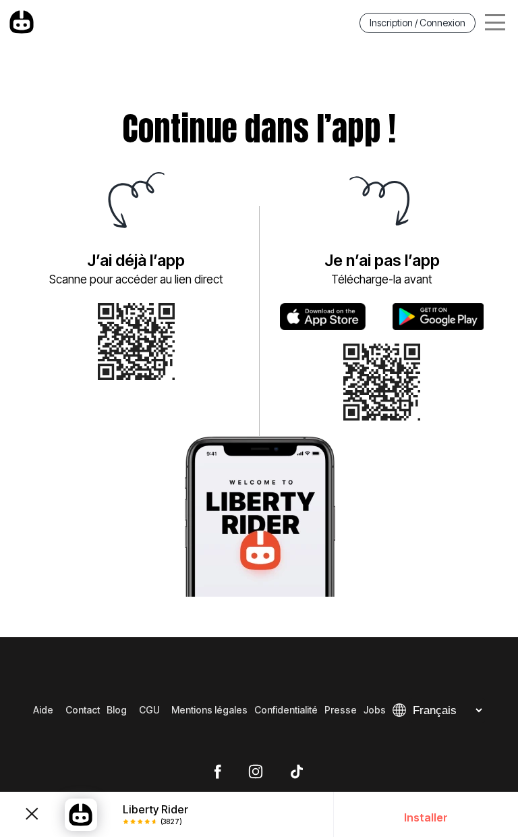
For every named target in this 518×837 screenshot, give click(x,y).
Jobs (375, 710)
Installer (426, 817)
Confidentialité (286, 710)
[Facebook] (217, 772)
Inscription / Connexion (417, 22)
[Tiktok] (296, 772)
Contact (82, 710)
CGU (149, 710)
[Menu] (495, 22)
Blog (117, 710)
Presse (340, 710)
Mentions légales (209, 710)
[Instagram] (255, 772)
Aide (43, 710)
